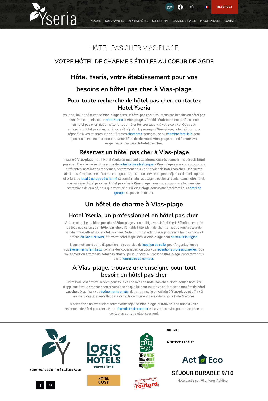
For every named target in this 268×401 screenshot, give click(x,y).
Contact (230, 20)
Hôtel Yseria (114, 120)
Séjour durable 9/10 (203, 373)
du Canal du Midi (92, 237)
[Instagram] (191, 7)
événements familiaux (86, 249)
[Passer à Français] (206, 7)
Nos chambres (114, 20)
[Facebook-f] (40, 385)
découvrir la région (184, 237)
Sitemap (173, 330)
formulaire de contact (137, 259)
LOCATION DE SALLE (184, 20)
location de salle (154, 245)
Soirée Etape (160, 20)
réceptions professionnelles (177, 249)
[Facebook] (180, 7)
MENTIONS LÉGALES (180, 342)
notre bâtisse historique (136, 164)
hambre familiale (180, 134)
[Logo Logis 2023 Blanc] (169, 7)
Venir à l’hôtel (138, 20)
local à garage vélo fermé (99, 178)
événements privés (115, 291)
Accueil (96, 20)
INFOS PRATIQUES (210, 20)
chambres (134, 134)
